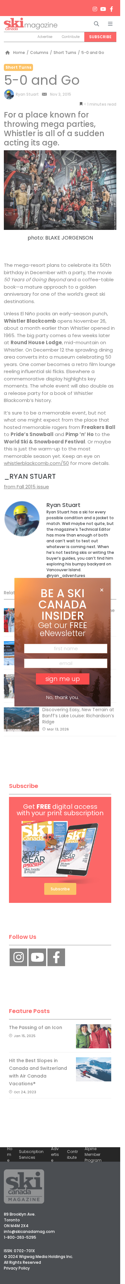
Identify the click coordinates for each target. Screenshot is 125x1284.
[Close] (101, 590)
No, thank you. (62, 697)
